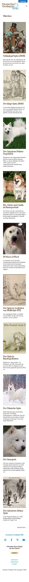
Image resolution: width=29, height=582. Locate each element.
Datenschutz (14, 562)
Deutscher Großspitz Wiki (14, 535)
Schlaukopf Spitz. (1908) (14, 56)
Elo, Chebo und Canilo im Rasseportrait (13, 206)
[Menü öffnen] (26, 6)
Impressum (14, 560)
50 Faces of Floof (11, 257)
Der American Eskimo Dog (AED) (13, 152)
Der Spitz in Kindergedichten (10, 357)
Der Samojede (9, 459)
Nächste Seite (22, 527)
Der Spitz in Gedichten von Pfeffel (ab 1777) (13, 309)
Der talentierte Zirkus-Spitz (13, 512)
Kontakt (14, 564)
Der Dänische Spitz (12, 408)
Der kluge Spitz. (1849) (13, 104)
